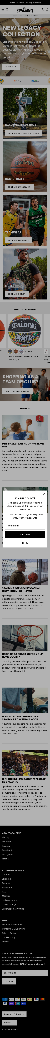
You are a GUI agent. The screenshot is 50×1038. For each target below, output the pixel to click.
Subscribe (25, 534)
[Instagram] (27, 543)
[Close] (44, 494)
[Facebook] (23, 543)
